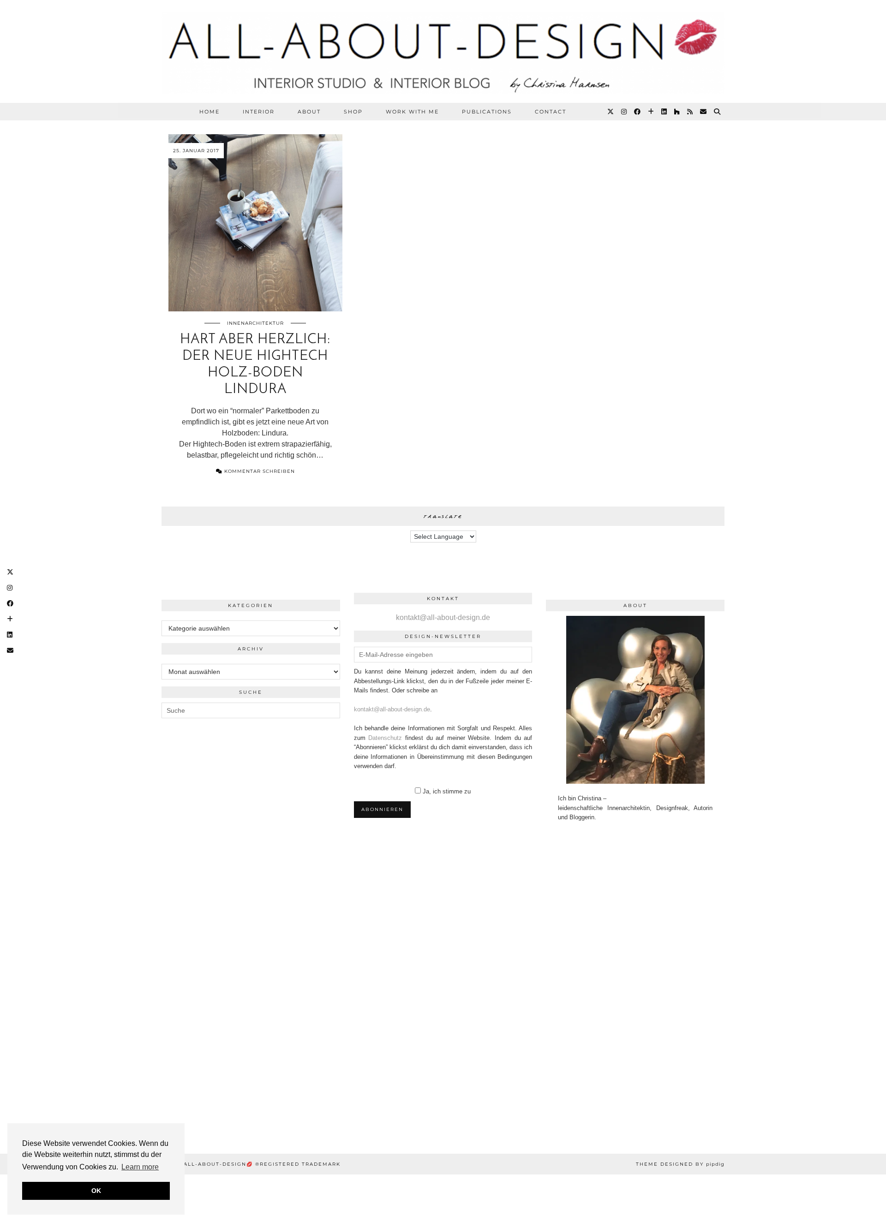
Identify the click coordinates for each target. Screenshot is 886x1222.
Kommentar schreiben (258, 471)
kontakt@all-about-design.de (443, 617)
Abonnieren (382, 809)
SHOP (353, 111)
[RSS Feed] (690, 111)
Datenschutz (385, 737)
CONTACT (550, 111)
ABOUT (309, 111)
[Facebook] (637, 111)
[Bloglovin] (651, 111)
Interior (259, 111)
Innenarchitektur (255, 323)
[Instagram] (624, 111)
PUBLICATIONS (487, 111)
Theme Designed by (680, 1164)
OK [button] (96, 1190)
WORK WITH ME (412, 111)
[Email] (703, 111)
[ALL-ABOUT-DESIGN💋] (443, 51)
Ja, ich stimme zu (447, 791)
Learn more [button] (140, 1167)
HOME (209, 111)
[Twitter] (611, 111)
